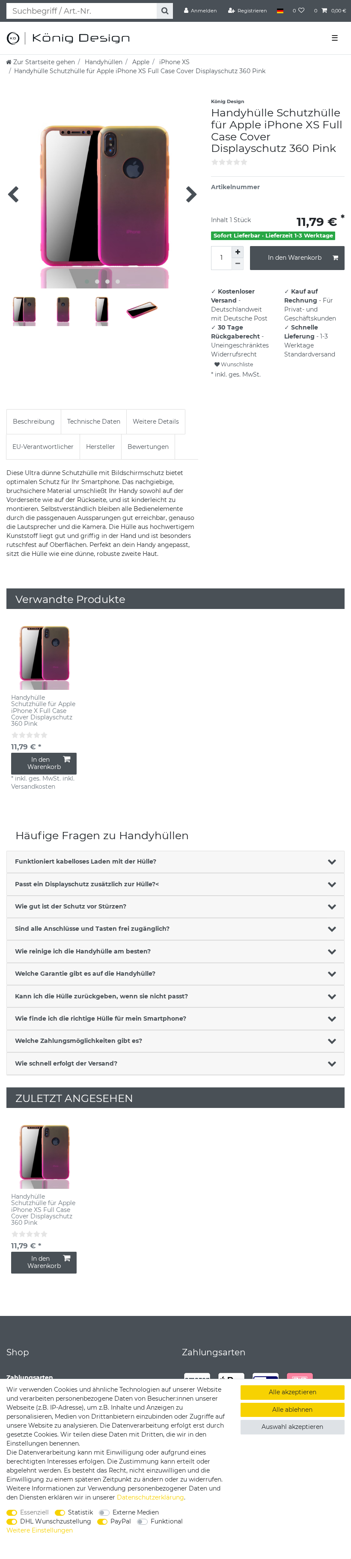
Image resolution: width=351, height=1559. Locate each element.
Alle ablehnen (292, 1409)
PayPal (120, 1521)
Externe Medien (136, 1512)
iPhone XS (174, 62)
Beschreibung (34, 421)
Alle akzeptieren (292, 1392)
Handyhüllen (102, 62)
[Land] (280, 10)
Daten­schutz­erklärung (150, 1497)
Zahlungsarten (29, 1377)
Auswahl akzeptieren (292, 1427)
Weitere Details (156, 421)
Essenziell (34, 1512)
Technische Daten (93, 421)
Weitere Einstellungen (39, 1530)
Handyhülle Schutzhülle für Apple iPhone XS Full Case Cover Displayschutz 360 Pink (43, 1210)
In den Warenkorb (294, 257)
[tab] (33, 421)
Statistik (80, 1512)
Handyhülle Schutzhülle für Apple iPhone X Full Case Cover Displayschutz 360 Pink (43, 711)
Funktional (167, 1521)
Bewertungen (148, 447)
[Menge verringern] (238, 264)
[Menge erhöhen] (238, 252)
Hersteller (100, 447)
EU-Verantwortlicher (43, 447)
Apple (140, 62)
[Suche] (165, 11)
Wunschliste (236, 364)
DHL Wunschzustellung (55, 1521)
